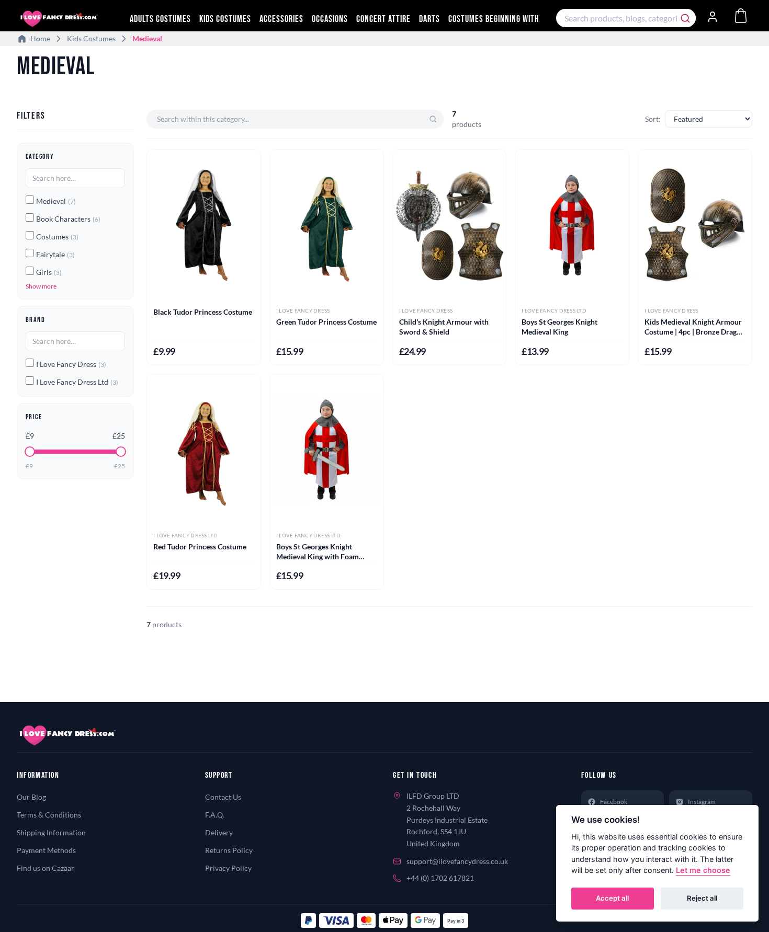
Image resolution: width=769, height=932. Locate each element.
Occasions (330, 19)
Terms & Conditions (49, 814)
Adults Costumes (160, 19)
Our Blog (31, 796)
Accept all (612, 898)
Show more (41, 286)
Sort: (653, 118)
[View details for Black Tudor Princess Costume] (204, 225)
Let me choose (703, 870)
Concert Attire (383, 19)
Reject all (702, 898)
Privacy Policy (228, 868)
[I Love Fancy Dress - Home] (69, 18)
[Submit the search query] (433, 119)
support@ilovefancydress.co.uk (457, 861)
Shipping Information (51, 832)
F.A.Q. (214, 814)
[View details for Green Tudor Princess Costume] (326, 225)
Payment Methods (46, 850)
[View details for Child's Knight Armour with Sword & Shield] (449, 225)
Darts (429, 19)
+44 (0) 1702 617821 (440, 877)
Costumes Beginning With (493, 19)
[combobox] (626, 18)
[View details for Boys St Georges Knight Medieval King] (572, 225)
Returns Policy (229, 850)
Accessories (281, 19)
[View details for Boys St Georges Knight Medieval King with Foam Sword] (326, 449)
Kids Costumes (225, 19)
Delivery (219, 832)
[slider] (30, 451)
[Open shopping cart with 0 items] (740, 15)
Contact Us (223, 796)
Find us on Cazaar (45, 868)
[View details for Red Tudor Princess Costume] (204, 449)
